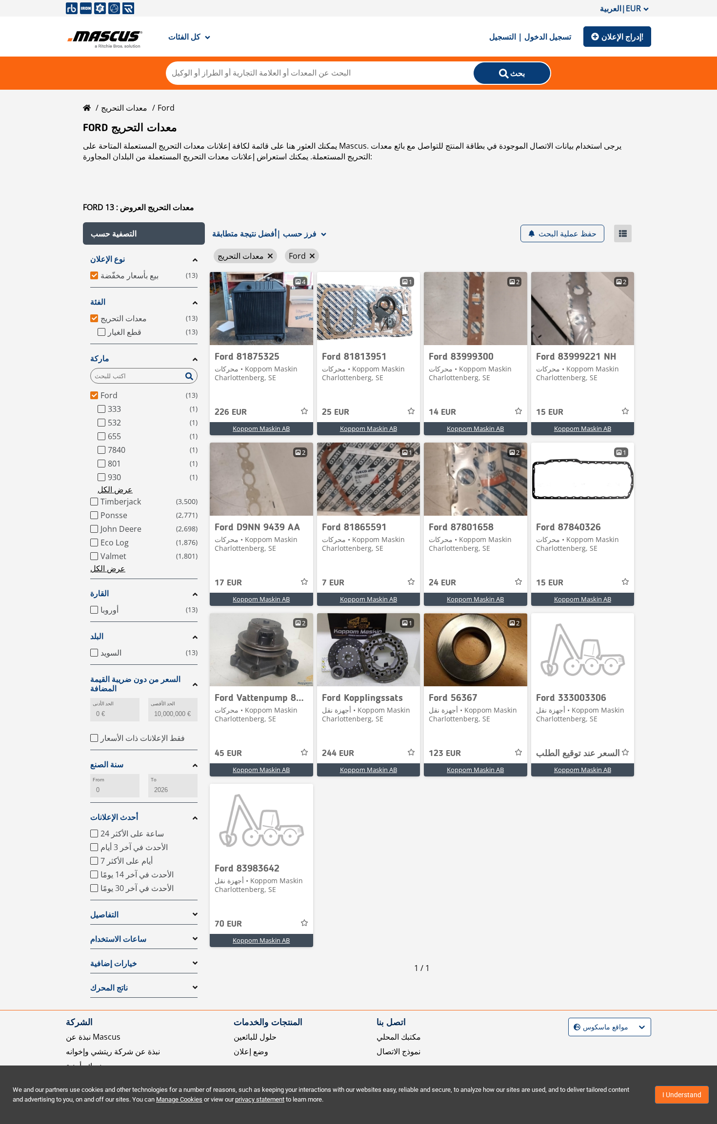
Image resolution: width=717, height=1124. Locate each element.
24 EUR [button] (442, 583)
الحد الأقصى (163, 703)
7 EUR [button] (333, 583)
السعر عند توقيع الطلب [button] (578, 753)
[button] (144, 233)
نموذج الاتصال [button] (398, 1051)
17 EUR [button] (228, 583)
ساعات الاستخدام (118, 939)
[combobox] (575, 1027)
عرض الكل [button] (115, 489)
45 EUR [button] (228, 753)
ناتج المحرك (109, 988)
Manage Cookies (179, 1099)
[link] (261, 308)
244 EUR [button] (338, 753)
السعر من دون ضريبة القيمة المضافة (135, 684)
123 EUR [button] (445, 753)
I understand (681, 1095)
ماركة (99, 358)
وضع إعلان (251, 1051)
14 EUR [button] (442, 412)
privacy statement (259, 1099)
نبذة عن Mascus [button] (93, 1036)
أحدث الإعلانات (114, 817)
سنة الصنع (106, 764)
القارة (99, 593)
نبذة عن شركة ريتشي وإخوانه (113, 1051)
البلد (96, 636)
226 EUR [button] (231, 412)
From (98, 779)
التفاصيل (104, 915)
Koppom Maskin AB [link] (261, 428)
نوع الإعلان (107, 259)
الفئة (97, 302)
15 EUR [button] (549, 412)
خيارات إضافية (113, 963)
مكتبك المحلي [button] (399, 1036)
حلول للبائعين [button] (255, 1036)
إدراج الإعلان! (622, 36)
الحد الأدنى (103, 703)
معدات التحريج (124, 107)
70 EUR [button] (228, 924)
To (154, 779)
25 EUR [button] (335, 412)
